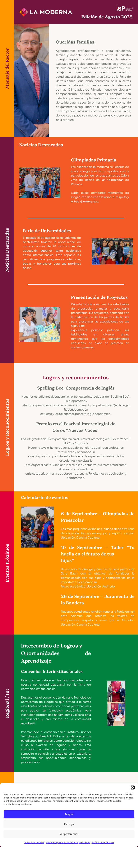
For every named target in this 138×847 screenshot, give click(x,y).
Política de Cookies (34, 842)
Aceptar (69, 814)
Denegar (69, 824)
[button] (132, 787)
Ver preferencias (69, 834)
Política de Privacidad (103, 842)
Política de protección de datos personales (68, 842)
